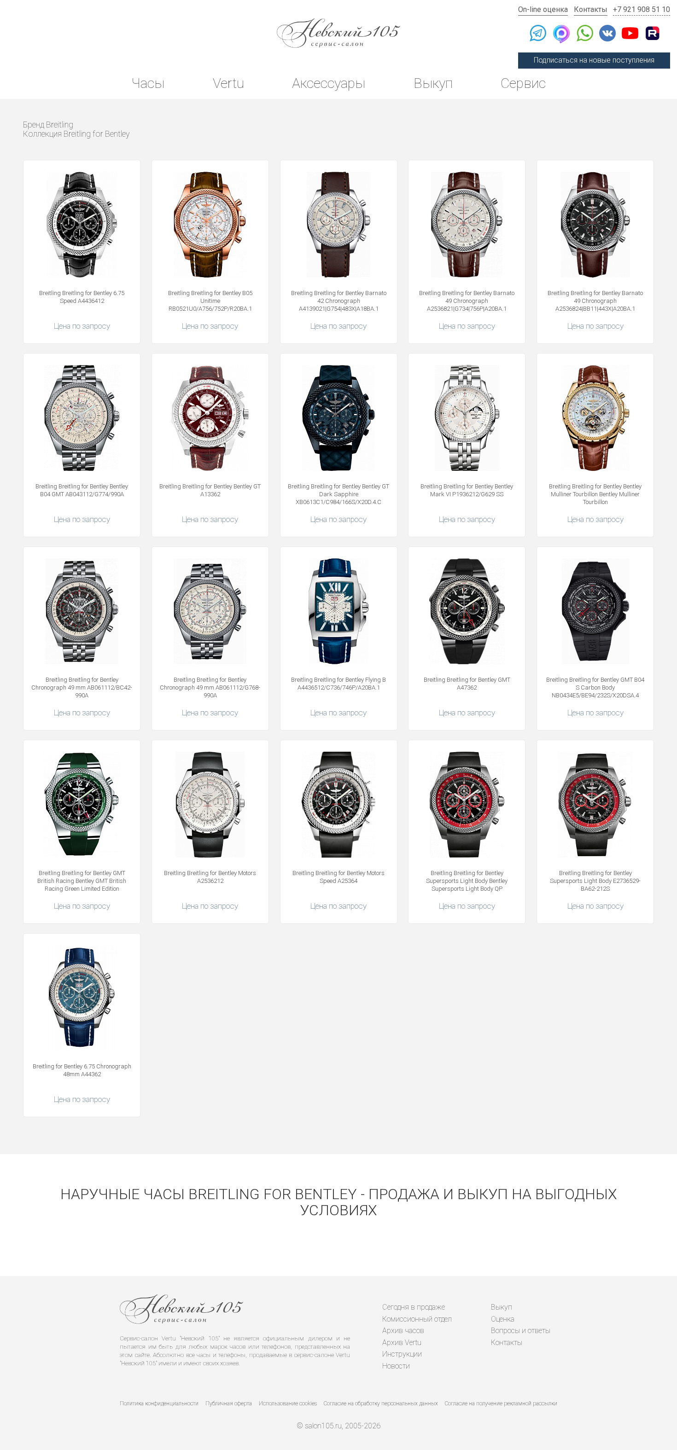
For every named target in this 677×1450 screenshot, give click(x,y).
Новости (396, 1366)
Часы (147, 83)
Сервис (523, 83)
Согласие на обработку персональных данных (381, 1403)
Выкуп (433, 83)
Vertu (228, 83)
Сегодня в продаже (413, 1307)
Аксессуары (328, 83)
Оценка (502, 1319)
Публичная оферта (228, 1403)
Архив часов (403, 1330)
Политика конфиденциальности (159, 1403)
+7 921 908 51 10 (641, 9)
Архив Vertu (401, 1342)
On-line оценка (543, 9)
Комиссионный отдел (417, 1319)
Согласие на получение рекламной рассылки (501, 1403)
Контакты (590, 9)
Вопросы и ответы (520, 1330)
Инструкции (402, 1354)
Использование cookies (288, 1403)
